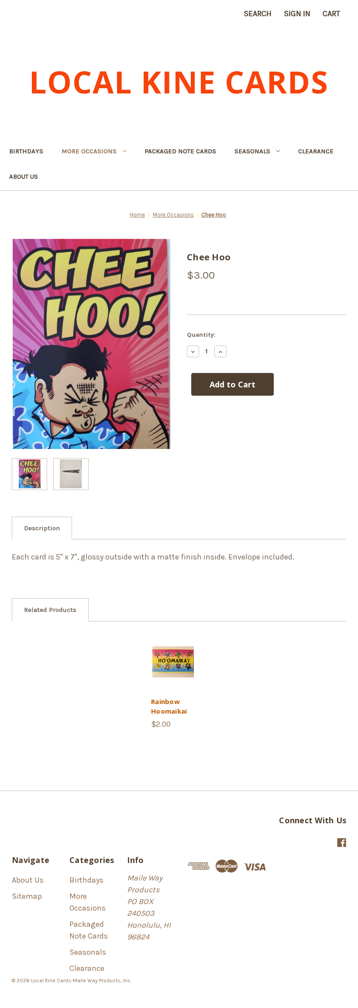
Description (42, 528)
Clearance (316, 151)
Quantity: (201, 334)
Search (258, 13)
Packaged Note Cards (180, 151)
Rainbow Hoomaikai (169, 706)
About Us (23, 176)
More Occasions (89, 151)
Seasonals (252, 151)
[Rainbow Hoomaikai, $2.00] (173, 662)
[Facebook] (341, 842)
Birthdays (26, 151)
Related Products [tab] (50, 610)
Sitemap (27, 896)
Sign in (297, 13)
